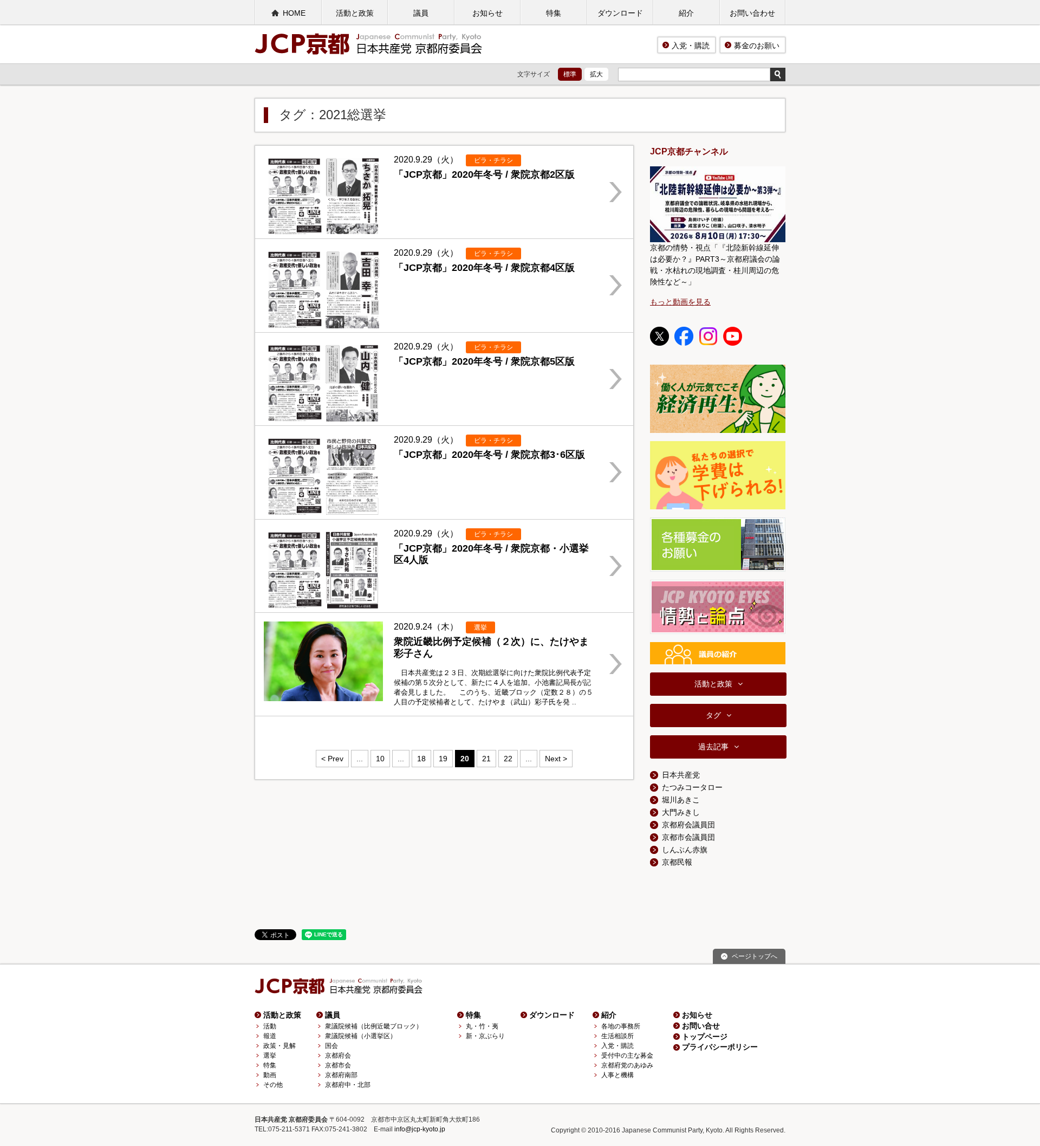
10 (380, 758)
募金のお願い (756, 45)
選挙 (269, 1055)
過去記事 (713, 746)
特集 (553, 13)
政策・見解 (279, 1046)
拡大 (596, 74)
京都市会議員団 (688, 837)
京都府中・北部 (347, 1085)
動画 (269, 1075)
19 (443, 758)
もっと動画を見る (680, 301)
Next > (556, 758)
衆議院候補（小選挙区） (360, 1036)
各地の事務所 (620, 1026)
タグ (713, 715)
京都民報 (677, 862)
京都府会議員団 (688, 824)
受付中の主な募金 (627, 1055)
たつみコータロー (692, 787)
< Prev (332, 758)
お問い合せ (701, 1025)
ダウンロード (620, 13)
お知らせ (487, 13)
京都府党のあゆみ (627, 1065)
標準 (569, 74)
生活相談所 (617, 1036)
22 (508, 758)
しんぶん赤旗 (684, 849)
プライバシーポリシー (720, 1047)
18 (421, 758)
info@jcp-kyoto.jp (419, 1129)
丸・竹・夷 (482, 1026)
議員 (420, 13)
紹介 (686, 13)
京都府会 (338, 1055)
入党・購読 (691, 45)
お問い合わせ (752, 13)
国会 (331, 1046)
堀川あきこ (681, 799)
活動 (269, 1026)
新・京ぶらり (485, 1036)
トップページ (704, 1036)
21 (486, 758)
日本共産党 (681, 775)
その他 (273, 1085)
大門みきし (681, 812)
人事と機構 (617, 1075)
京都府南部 (341, 1075)
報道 (269, 1036)
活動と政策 (355, 13)
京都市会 (338, 1065)
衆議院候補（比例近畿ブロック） (373, 1026)
